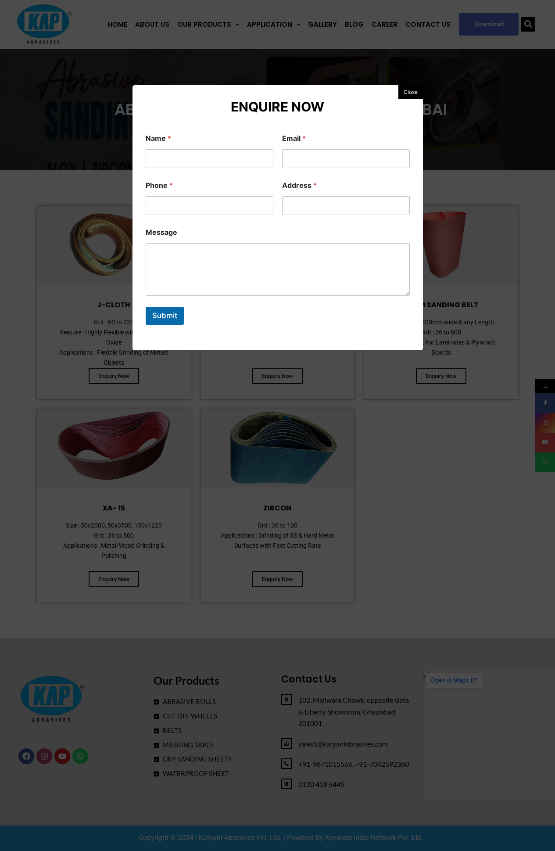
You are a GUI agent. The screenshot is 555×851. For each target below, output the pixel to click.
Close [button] (411, 92)
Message (161, 232)
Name (158, 138)
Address (299, 185)
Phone (159, 185)
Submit (164, 315)
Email (294, 138)
